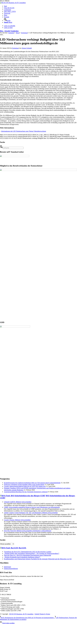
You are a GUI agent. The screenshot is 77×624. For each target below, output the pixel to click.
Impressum (7, 567)
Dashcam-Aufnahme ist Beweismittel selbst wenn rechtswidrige (24, 484)
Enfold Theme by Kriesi (42, 614)
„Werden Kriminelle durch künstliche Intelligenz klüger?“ (22, 557)
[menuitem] (40, 6)
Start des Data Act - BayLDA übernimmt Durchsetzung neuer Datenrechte (27, 555)
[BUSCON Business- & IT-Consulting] (13, 3)
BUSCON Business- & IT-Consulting (21, 614)
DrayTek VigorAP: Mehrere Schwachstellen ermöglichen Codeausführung (27, 531)
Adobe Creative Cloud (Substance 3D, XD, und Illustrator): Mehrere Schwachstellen (31, 512)
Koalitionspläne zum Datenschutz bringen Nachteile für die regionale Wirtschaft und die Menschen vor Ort (37, 559)
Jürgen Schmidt (27, 48)
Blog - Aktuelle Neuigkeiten (9, 31)
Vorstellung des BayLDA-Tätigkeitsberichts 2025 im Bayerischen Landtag (27, 552)
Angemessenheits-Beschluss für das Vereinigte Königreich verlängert (26, 492)
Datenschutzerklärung (11, 568)
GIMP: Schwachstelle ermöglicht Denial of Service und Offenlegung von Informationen (32, 507)
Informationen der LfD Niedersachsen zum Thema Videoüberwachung (23, 131)
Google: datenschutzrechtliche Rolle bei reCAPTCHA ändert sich (25, 486)
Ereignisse (15, 48)
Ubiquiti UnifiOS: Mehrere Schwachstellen (17, 502)
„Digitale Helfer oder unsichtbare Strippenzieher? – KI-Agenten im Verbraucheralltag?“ (31, 553)
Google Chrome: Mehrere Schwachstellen (17, 520)
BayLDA (22, 548)
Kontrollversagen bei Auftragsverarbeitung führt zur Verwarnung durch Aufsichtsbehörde (32, 483)
